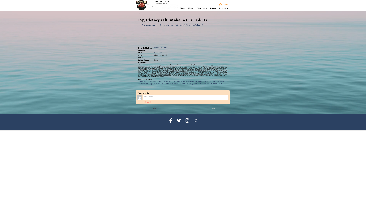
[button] (191, 8)
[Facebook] (170, 120)
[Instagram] (187, 120)
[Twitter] (179, 120)
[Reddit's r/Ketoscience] (195, 120)
